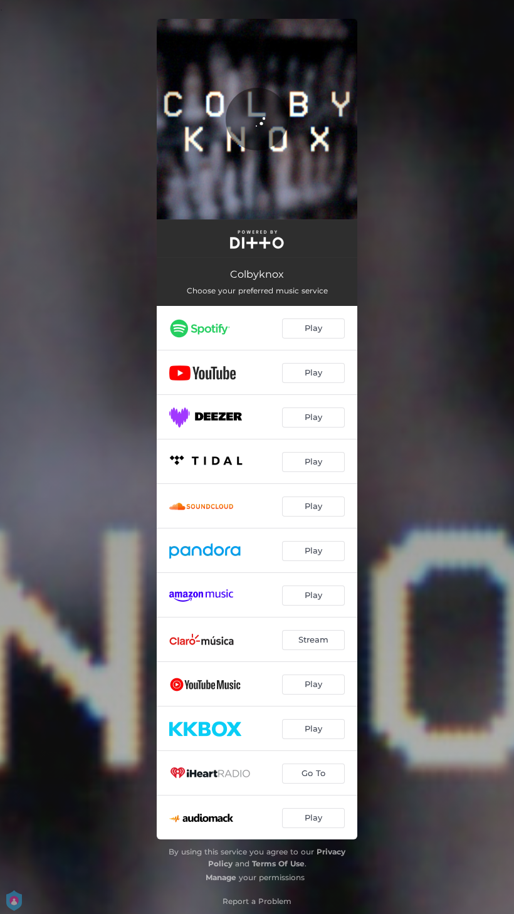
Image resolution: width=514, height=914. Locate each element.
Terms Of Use (278, 863)
